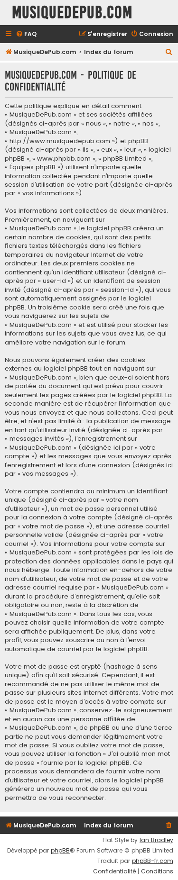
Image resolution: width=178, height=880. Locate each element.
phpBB (60, 850)
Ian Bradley (156, 840)
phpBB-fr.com (152, 861)
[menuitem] (26, 34)
